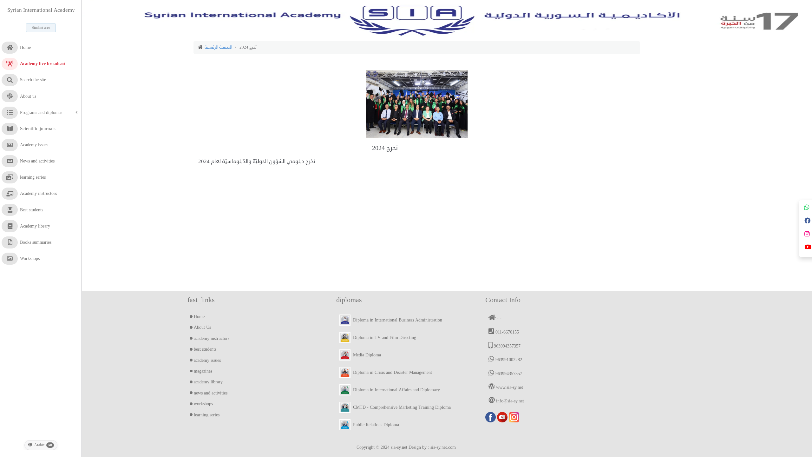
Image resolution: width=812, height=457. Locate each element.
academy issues (207, 360)
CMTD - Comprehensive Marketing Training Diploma (400, 407)
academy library (208, 382)
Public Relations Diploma (374, 425)
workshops (203, 404)
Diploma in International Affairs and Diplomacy (395, 390)
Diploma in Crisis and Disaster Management (391, 372)
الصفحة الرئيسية (218, 47)
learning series (206, 415)
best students (205, 349)
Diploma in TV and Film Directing (383, 337)
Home (199, 317)
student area (41, 27)
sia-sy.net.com (443, 447)
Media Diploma (365, 355)
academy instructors (211, 338)
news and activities (210, 393)
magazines (203, 371)
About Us (202, 327)
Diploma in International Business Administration (396, 320)
